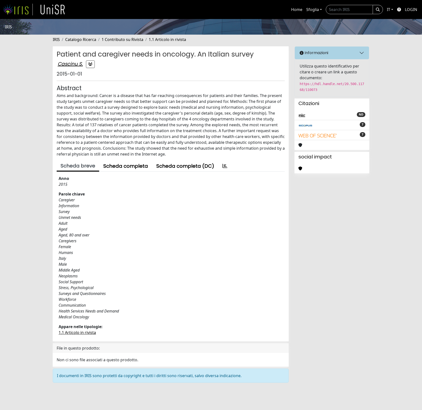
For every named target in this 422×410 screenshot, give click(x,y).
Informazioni (316, 53)
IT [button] (388, 9)
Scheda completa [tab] (125, 166)
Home (296, 9)
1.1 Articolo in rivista (167, 39)
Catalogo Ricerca (80, 39)
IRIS (56, 39)
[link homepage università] (53, 9)
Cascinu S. (70, 63)
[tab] (225, 166)
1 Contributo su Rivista (122, 39)
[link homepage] (18, 9)
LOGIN (411, 9)
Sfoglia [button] (312, 9)
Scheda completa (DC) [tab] (185, 166)
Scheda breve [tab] (78, 165)
